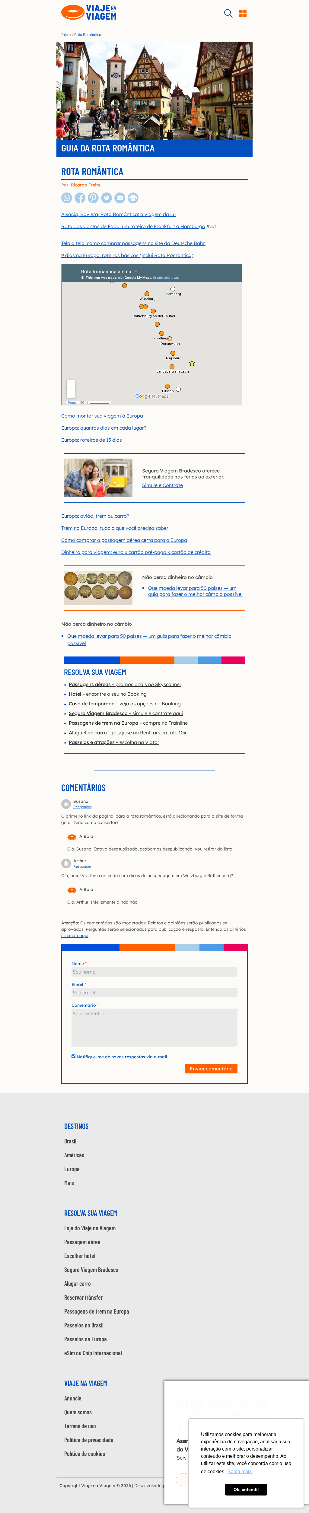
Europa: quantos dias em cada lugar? (103, 428)
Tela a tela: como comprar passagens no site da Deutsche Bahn (133, 243)
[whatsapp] (66, 202)
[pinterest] (93, 202)
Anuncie (72, 1398)
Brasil (70, 1141)
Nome (78, 963)
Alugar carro (77, 1283)
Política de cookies (84, 1453)
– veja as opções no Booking (125, 704)
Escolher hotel (79, 1255)
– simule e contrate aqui (126, 713)
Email (77, 984)
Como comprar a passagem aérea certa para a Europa (124, 540)
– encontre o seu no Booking (107, 694)
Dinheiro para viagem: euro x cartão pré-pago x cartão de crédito (136, 552)
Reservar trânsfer (83, 1297)
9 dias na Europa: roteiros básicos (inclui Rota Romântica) (127, 255)
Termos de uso (80, 1425)
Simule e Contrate (162, 485)
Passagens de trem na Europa (96, 1311)
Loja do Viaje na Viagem (90, 1228)
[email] (119, 202)
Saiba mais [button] (240, 1471)
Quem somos (78, 1412)
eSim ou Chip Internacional (93, 1352)
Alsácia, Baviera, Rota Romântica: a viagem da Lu (118, 214)
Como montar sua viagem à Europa (102, 416)
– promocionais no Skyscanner (125, 684)
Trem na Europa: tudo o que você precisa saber (114, 528)
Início (66, 34)
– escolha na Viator (114, 742)
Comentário (84, 1005)
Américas (74, 1155)
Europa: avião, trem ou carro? (95, 516)
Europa (72, 1168)
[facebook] (80, 202)
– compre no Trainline (128, 723)
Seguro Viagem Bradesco (91, 1269)
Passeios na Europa (85, 1339)
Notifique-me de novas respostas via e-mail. (122, 1057)
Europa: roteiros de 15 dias (91, 440)
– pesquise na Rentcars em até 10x (127, 732)
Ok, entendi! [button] (246, 1489)
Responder (82, 807)
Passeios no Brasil (84, 1325)
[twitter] (106, 202)
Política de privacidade (88, 1439)
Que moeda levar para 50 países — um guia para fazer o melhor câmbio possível (195, 591)
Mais (69, 1182)
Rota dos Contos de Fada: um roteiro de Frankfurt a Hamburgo (133, 226)
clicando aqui (74, 935)
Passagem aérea (82, 1241)
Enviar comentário (211, 1069)
